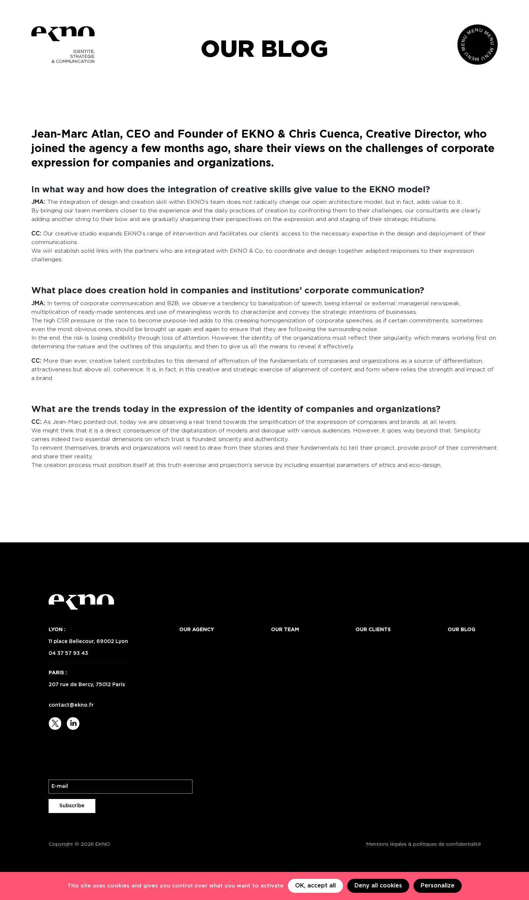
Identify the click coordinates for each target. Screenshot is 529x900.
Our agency (196, 629)
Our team (285, 629)
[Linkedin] (73, 723)
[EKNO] (63, 44)
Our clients (373, 629)
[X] (56, 723)
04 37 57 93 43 (68, 653)
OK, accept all (315, 885)
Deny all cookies (378, 885)
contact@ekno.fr (71, 705)
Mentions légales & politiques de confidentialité (423, 844)
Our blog (461, 629)
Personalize (438, 885)
